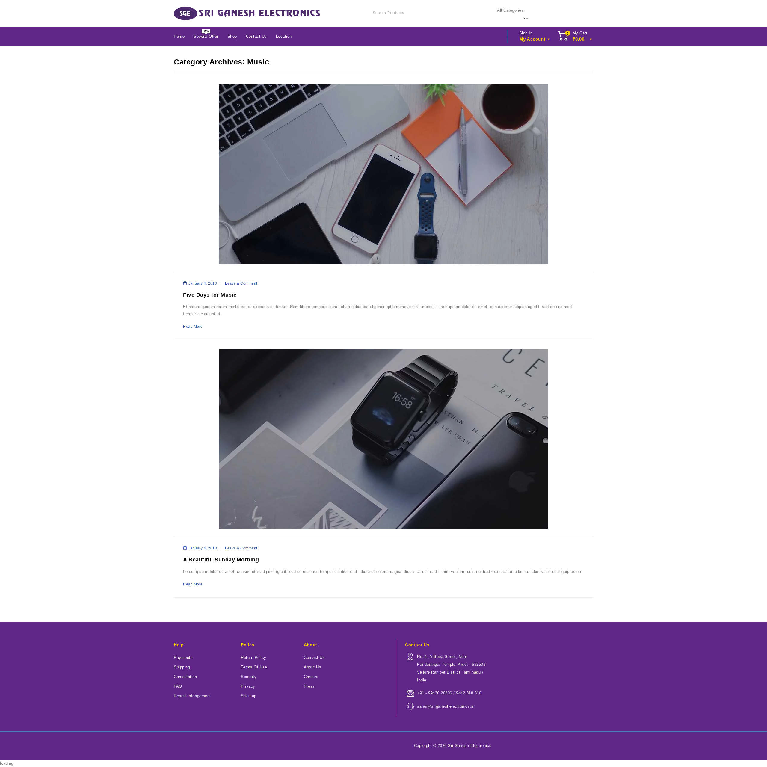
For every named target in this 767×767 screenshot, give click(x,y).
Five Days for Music (210, 295)
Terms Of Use (254, 667)
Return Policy (253, 657)
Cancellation (185, 676)
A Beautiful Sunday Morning (221, 560)
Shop (232, 36)
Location (284, 36)
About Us (312, 667)
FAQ (178, 686)
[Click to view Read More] (385, 267)
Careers (311, 676)
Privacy (248, 686)
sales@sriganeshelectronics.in (446, 706)
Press (309, 686)
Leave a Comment (241, 283)
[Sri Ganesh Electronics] (247, 13)
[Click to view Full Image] (382, 267)
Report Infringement (192, 696)
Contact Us (256, 36)
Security (248, 676)
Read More (193, 326)
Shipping (182, 667)
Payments (183, 657)
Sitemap (248, 696)
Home (179, 36)
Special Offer (206, 36)
